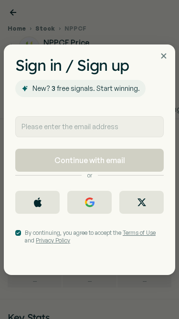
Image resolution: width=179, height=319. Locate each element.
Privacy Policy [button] (53, 240)
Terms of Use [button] (139, 232)
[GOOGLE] (89, 202)
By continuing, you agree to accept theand (90, 236)
